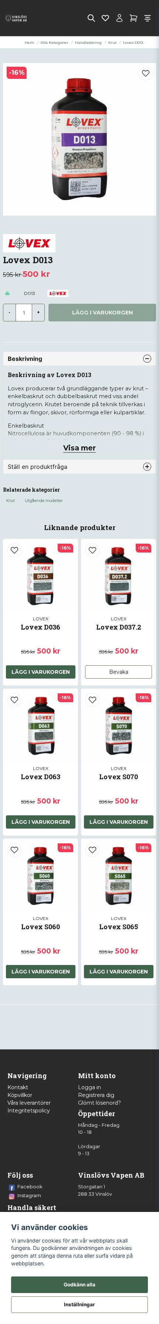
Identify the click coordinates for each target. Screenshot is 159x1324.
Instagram (29, 1195)
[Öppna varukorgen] (133, 18)
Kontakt (17, 1087)
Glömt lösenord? (99, 1103)
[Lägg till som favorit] (105, 18)
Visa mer (79, 447)
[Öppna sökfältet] (91, 18)
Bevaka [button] (118, 672)
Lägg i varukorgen (40, 672)
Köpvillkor (19, 1095)
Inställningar (79, 1304)
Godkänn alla (79, 1285)
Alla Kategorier (54, 42)
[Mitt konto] (119, 18)
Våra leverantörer (29, 1103)
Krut (112, 42)
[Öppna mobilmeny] (148, 18)
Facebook (30, 1186)
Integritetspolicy (28, 1110)
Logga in (89, 1087)
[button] (145, 73)
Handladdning (88, 42)
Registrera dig (96, 1095)
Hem (29, 42)
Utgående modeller (43, 500)
